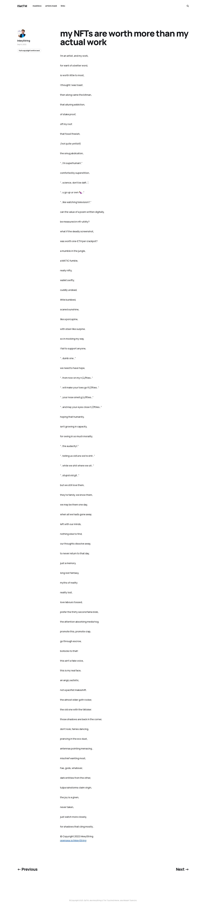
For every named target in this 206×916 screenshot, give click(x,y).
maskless (37, 6)
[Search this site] (188, 6)
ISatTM (22, 6)
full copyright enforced (29, 50)
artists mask (51, 6)
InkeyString (23, 40)
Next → (182, 869)
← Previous (27, 869)
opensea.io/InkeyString (73, 840)
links (63, 6)
